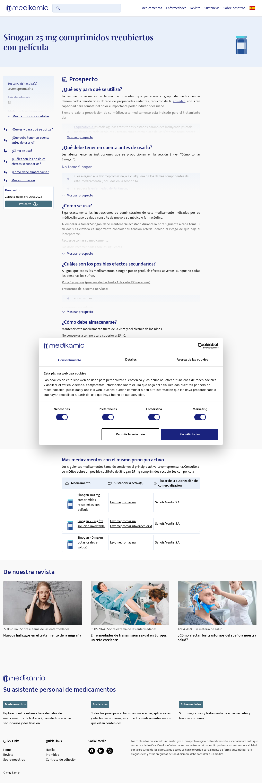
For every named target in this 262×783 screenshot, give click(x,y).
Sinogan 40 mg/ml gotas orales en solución (91, 542)
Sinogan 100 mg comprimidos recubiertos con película (89, 502)
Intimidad (52, 754)
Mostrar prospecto (80, 137)
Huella (50, 750)
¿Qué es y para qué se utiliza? (32, 129)
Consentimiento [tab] (69, 360)
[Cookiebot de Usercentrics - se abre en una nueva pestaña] (201, 346)
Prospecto (25, 204)
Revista (195, 8)
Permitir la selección (130, 434)
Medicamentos (151, 8)
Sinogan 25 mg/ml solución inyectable (91, 524)
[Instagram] (109, 751)
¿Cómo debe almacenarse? (30, 172)
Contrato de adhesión (61, 759)
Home (7, 750)
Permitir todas (190, 434)
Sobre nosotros (234, 8)
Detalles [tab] (131, 359)
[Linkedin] (100, 751)
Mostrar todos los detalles (31, 116)
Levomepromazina (123, 502)
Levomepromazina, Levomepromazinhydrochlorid (131, 524)
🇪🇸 (252, 8)
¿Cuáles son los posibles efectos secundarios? (28, 162)
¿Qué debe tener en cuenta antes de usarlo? (30, 140)
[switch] (108, 417)
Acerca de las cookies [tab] (192, 359)
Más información (23, 180)
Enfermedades (176, 8)
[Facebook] (91, 751)
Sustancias (211, 8)
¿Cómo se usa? (21, 151)
